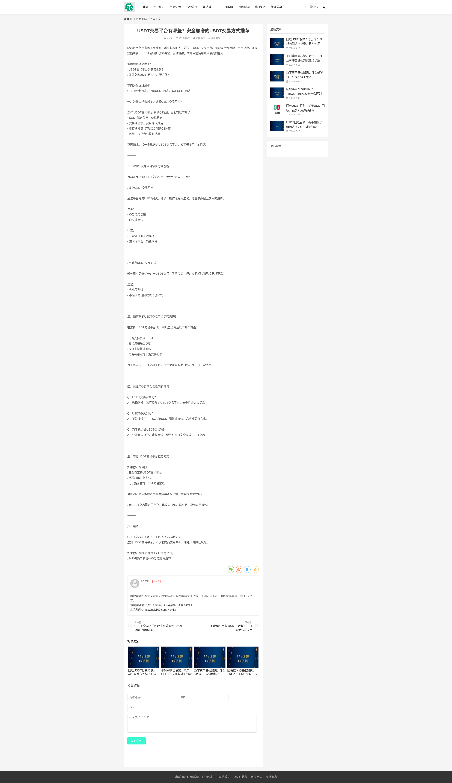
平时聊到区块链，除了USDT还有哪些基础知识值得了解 (176, 674)
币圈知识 (175, 6)
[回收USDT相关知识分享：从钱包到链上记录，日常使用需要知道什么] (143, 666)
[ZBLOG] (129, 10)
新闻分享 (276, 6)
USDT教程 (226, 6)
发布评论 (136, 740)
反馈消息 (271, 776)
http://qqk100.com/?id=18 (160, 609)
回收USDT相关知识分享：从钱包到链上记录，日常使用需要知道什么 (143, 674)
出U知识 (159, 6)
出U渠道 (260, 6)
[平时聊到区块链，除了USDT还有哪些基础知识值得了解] (176, 666)
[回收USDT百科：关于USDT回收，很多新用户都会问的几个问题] (277, 113)
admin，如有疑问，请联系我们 (172, 605)
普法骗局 (208, 6)
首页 (145, 6)
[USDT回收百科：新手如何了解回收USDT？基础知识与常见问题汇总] (277, 130)
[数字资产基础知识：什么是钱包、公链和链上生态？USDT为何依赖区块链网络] (209, 666)
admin (170, 38)
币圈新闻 (244, 6)
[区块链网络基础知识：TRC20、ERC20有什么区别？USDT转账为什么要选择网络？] (242, 666)
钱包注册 (192, 6)
